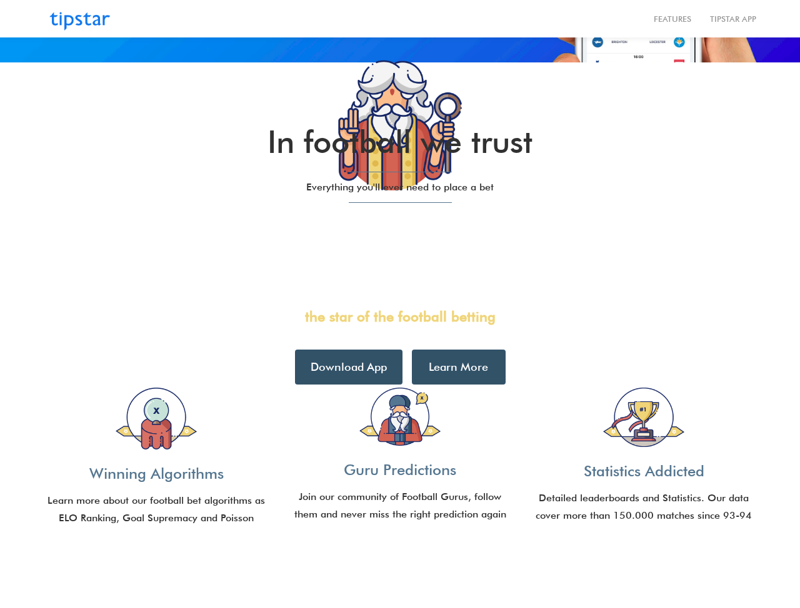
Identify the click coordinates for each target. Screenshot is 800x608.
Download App (349, 366)
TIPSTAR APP (733, 19)
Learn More (458, 366)
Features (672, 19)
